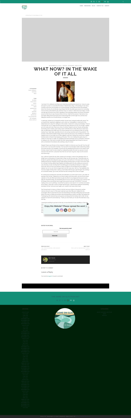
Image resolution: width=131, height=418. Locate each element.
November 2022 (25, 368)
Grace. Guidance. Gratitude (72, 65)
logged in (50, 276)
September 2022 (25, 371)
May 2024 (25, 343)
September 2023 (25, 351)
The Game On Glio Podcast (65, 297)
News (35, 93)
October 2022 (25, 369)
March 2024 (25, 345)
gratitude (34, 111)
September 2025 (25, 323)
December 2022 (25, 366)
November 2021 (25, 386)
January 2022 (25, 382)
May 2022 (25, 378)
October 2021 (25, 387)
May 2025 (25, 330)
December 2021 (25, 384)
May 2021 (25, 396)
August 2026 (25, 312)
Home (81, 5)
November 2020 (25, 404)
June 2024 (25, 341)
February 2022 (25, 381)
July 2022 (25, 374)
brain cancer (33, 101)
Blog (93, 5)
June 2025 (25, 328)
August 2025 (25, 325)
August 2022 (25, 373)
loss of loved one (32, 116)
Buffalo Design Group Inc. (83, 416)
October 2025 (25, 322)
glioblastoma (33, 108)
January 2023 (25, 364)
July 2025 (25, 327)
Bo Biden (34, 100)
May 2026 (25, 317)
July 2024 (25, 340)
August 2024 (25, 338)
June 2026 (25, 315)
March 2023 (25, 361)
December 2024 (25, 331)
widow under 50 (32, 119)
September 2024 (25, 336)
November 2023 (25, 348)
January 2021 (25, 401)
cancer (34, 103)
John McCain (33, 114)
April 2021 (25, 397)
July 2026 (25, 313)
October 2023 (25, 350)
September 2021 (25, 389)
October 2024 (25, 335)
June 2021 (25, 394)
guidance (34, 113)
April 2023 (25, 359)
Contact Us (100, 5)
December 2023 (25, 346)
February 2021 (25, 399)
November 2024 (25, 333)
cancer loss (33, 105)
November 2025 (25, 320)
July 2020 (25, 407)
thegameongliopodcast (52, 260)
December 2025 (25, 318)
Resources (87, 5)
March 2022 (25, 379)
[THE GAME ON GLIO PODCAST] (24, 9)
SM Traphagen (33, 118)
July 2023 (25, 354)
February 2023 (25, 363)
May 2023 (25, 358)
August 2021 (25, 391)
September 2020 (25, 405)
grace (35, 109)
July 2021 (25, 392)
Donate (107, 5)
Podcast (104, 315)
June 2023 (25, 356)
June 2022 (25, 376)
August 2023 (25, 353)
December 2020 (25, 402)
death (35, 106)
